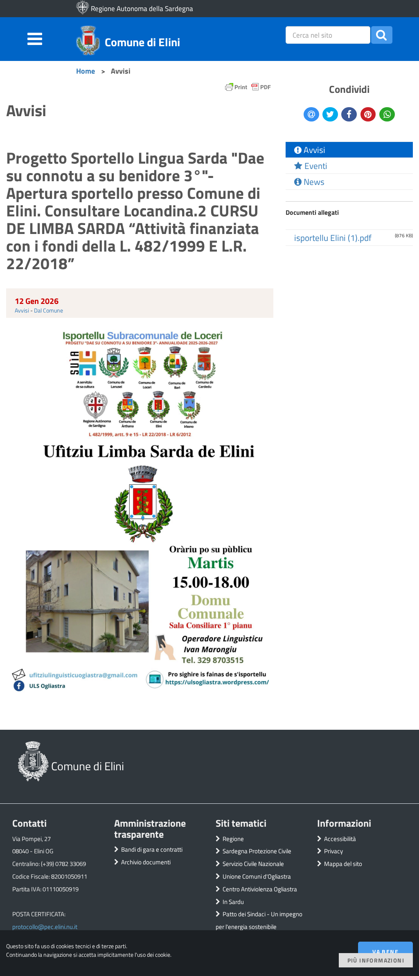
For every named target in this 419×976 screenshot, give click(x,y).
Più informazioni (375, 960)
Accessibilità (340, 838)
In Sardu (233, 901)
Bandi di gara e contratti (151, 849)
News (313, 181)
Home (85, 70)
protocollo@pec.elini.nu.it (44, 926)
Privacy (333, 851)
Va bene (385, 951)
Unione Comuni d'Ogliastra (257, 876)
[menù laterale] (35, 37)
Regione (233, 838)
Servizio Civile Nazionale (253, 863)
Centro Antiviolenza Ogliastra (260, 889)
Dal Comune (48, 310)
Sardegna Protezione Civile (257, 851)
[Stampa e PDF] (248, 89)
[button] (381, 35)
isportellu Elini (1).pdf (333, 237)
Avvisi (22, 310)
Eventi (314, 165)
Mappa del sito (343, 863)
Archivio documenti (146, 862)
